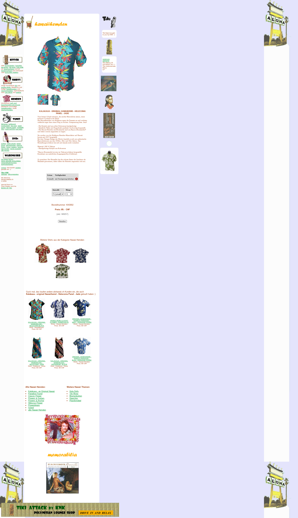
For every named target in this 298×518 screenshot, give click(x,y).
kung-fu (20, 147)
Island (31, 407)
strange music (11, 127)
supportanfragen (7, 164)
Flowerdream (34, 405)
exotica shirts (6, 87)
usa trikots (8, 92)
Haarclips (74, 398)
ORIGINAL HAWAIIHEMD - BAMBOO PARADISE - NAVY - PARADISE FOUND (81, 320)
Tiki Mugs (74, 393)
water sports (11, 143)
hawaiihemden (11, 89)
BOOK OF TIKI (6, 188)
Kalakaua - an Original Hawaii (41, 391)
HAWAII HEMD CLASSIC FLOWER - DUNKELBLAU (59, 321)
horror (8, 147)
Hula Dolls (74, 391)
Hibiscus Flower (35, 403)
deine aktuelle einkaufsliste (11, 161)
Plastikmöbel (75, 400)
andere (18, 167)
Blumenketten (76, 396)
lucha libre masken (11, 72)
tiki (16, 85)
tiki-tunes (4, 124)
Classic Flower (34, 396)
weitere (18, 92)
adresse (4, 174)
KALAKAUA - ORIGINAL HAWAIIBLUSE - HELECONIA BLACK (36, 324)
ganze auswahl (15, 149)
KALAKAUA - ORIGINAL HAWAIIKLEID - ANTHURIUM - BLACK (59, 362)
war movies (5, 149)
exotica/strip (5, 126)
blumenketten (9, 65)
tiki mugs (12, 67)
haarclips (18, 65)
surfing (3, 143)
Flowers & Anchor (36, 400)
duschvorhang (9, 69)
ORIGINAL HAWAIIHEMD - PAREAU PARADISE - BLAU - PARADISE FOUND (81, 358)
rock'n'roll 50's (10, 129)
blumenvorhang (6, 71)
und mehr (19, 129)
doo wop (14, 126)
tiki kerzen (4, 67)
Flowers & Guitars (36, 398)
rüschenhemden (7, 91)
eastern (14, 147)
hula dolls (19, 67)
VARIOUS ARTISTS (106, 60)
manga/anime (11, 145)
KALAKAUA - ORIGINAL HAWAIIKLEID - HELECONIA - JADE (36, 362)
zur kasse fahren (7, 159)
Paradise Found (35, 393)
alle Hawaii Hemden (37, 410)
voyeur (3, 167)
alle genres (5, 150)
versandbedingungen (9, 163)
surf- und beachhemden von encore (10, 104)
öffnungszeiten (13, 174)
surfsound (12, 124)
